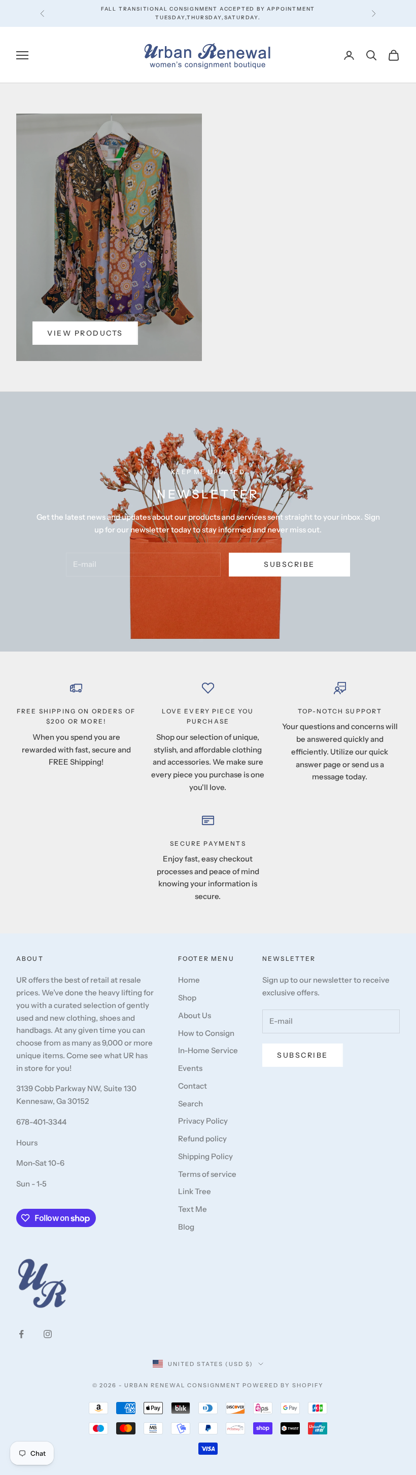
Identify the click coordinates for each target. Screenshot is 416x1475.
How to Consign (206, 1033)
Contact (192, 1086)
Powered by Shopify (283, 1385)
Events (190, 1068)
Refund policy (202, 1138)
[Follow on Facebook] (21, 1334)
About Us (194, 1015)
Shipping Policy (205, 1156)
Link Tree (194, 1191)
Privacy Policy (203, 1121)
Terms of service (207, 1174)
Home (189, 980)
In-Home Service (208, 1050)
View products (85, 333)
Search (190, 1103)
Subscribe (289, 564)
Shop (187, 997)
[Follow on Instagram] (48, 1334)
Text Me (192, 1209)
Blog (186, 1227)
